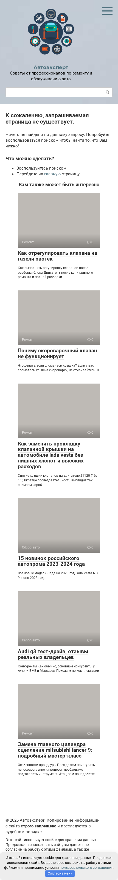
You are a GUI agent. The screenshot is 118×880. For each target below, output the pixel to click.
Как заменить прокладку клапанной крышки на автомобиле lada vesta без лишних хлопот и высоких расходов (51, 455)
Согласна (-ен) (60, 873)
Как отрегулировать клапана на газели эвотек (57, 256)
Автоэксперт (50, 67)
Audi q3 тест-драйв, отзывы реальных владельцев (53, 654)
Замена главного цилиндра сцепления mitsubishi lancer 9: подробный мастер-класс (55, 750)
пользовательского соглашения (86, 867)
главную (52, 174)
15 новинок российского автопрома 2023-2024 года (51, 561)
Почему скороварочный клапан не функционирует (57, 353)
